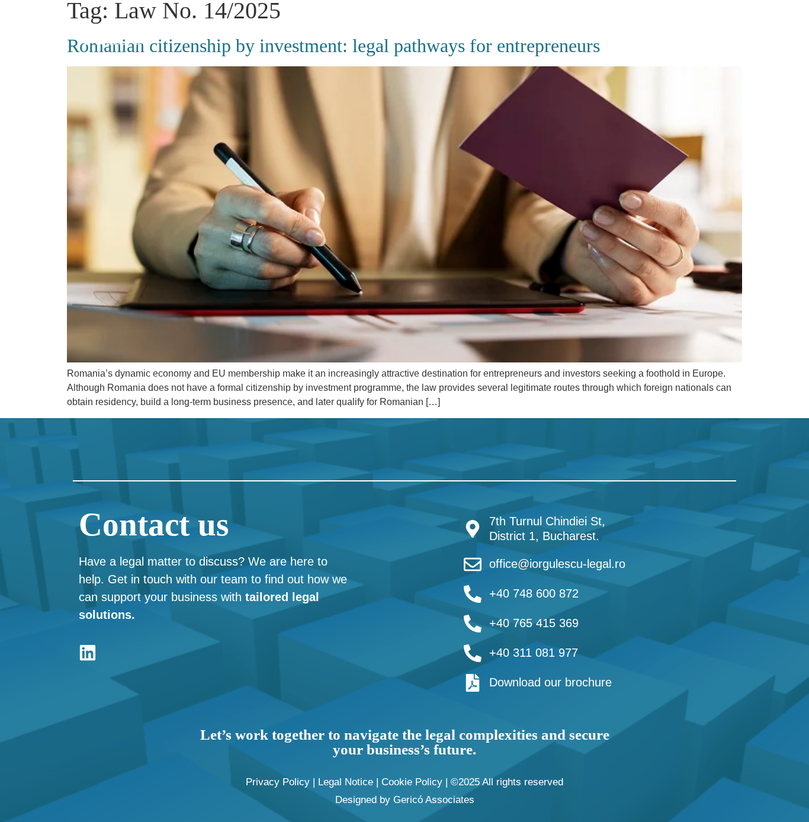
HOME (381, 31)
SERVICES (532, 31)
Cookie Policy (411, 782)
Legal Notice (345, 782)
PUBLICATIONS (615, 31)
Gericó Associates (433, 799)
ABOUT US (443, 31)
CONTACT (768, 31)
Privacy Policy (278, 782)
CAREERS (697, 31)
